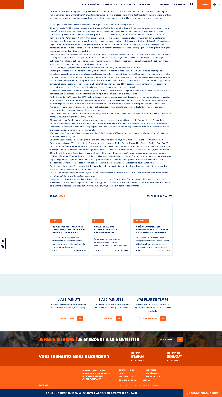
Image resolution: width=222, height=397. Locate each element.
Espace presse (149, 370)
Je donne (204, 4)
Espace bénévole (151, 373)
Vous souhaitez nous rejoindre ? (74, 356)
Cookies (132, 380)
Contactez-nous (127, 370)
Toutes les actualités (159, 196)
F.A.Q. (121, 373)
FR (218, 4)
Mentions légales (127, 377)
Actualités (148, 380)
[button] (169, 339)
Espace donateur (151, 377)
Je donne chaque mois (202, 393)
